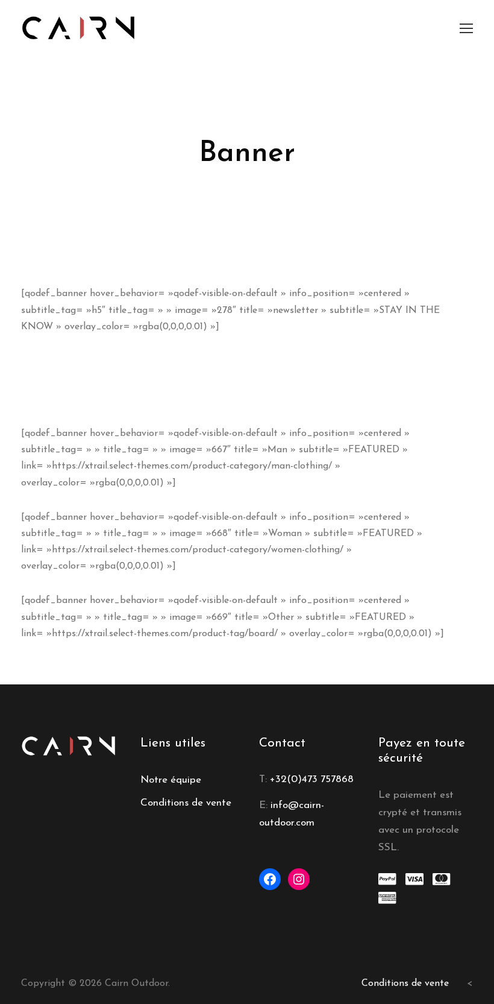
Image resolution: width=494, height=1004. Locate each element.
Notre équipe (170, 780)
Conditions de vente (185, 803)
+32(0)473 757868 (312, 779)
